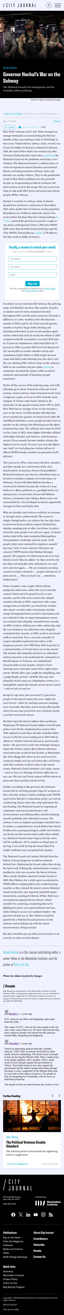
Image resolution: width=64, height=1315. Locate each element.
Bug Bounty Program (14, 1287)
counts (38, 232)
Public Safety (50, 113)
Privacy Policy (49, 288)
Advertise (8, 1271)
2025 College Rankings (15, 1256)
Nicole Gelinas (10, 68)
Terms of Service (31, 290)
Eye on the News (12, 1237)
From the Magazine (18, 1163)
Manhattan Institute (13, 1275)
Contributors (41, 1239)
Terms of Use (10, 1283)
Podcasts (8, 1245)
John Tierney (12, 1137)
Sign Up (32, 283)
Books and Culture (13, 1249)
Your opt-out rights (11, 1309)
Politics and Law (33, 113)
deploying (49, 155)
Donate (10, 986)
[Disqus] (32, 1047)
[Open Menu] (58, 5)
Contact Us (40, 1257)
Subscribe (39, 1245)
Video (6, 1252)
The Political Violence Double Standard (26, 1144)
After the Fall (21, 964)
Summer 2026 (50, 1164)
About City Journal (44, 1232)
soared (46, 366)
